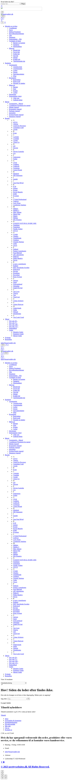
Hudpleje (8, 63)
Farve (11, 30)
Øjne (14, 76)
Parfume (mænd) (14, 111)
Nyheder (8, 337)
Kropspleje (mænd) (15, 109)
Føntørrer (16, 45)
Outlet (11, 330)
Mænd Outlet (17, 336)
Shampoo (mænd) (15, 116)
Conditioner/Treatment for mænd (19, 105)
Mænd (7, 102)
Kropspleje (12, 78)
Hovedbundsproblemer (16, 33)
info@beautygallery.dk (8, 343)
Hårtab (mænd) (14, 107)
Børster (15, 87)
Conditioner (13, 28)
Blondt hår (16, 50)
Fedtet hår (16, 54)
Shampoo (12, 37)
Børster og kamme (19, 43)
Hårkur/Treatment (15, 32)
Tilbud (7, 319)
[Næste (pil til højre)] (5, 778)
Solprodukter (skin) (15, 96)
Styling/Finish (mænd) (16, 115)
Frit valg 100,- (13, 325)
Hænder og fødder (19, 83)
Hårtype (11, 48)
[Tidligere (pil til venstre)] (2, 778)
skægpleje (12, 113)
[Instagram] (4, 762)
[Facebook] (2, 762)
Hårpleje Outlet (18, 332)
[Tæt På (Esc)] (2, 776)
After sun (16, 98)
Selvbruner (12, 94)
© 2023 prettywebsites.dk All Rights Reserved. (25, 766)
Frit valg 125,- (13, 326)
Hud (14, 89)
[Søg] (3, 16)
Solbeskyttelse (17, 100)
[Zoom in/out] (5, 776)
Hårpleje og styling (11, 26)
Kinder (15, 91)
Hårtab (15, 57)
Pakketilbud (13, 328)
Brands (7, 118)
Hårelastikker (17, 46)
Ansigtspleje (13, 65)
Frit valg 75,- (13, 323)
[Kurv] (2, 18)
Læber (15, 70)
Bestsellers (8, 339)
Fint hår (15, 56)
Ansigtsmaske (17, 68)
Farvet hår (16, 52)
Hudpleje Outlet (18, 334)
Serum (15, 72)
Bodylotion (16, 80)
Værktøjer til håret (15, 41)
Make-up (12, 85)
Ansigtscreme (17, 67)
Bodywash (16, 81)
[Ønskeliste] (2, 347)
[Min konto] (7, 345)
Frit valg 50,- (13, 321)
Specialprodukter (18, 74)
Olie (10, 35)
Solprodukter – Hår (15, 39)
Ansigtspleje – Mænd (16, 103)
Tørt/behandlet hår (19, 61)
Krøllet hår (16, 59)
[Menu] (2, 12)
